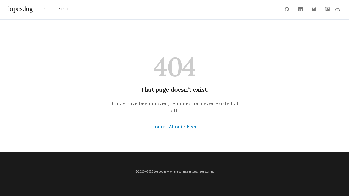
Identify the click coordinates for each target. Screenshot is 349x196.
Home (158, 127)
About (176, 127)
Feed (192, 127)
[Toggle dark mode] (337, 10)
